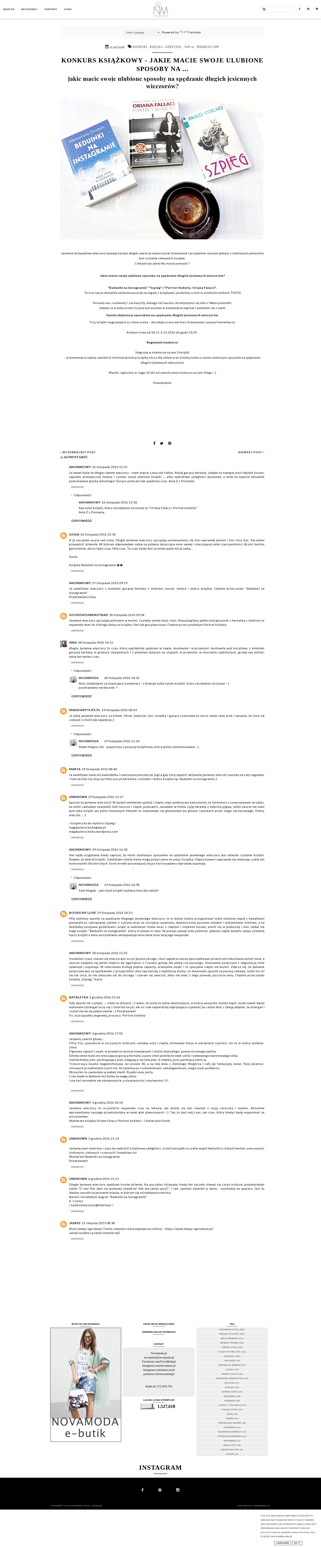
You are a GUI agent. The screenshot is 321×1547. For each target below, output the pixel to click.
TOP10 (235, 292)
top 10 (189, 47)
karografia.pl (261, 1506)
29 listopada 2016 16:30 (109, 849)
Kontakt (51, 9)
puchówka (230, 1427)
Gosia (74, 534)
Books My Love (82, 912)
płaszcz (230, 1387)
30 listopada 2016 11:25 (109, 953)
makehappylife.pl (84, 710)
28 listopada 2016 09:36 (127, 615)
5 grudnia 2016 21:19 (103, 1138)
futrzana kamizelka (230, 1436)
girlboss (229, 1356)
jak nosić (229, 1361)
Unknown (78, 797)
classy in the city (229, 1352)
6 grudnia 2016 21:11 (103, 1178)
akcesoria (230, 1396)
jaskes (75, 1223)
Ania (73, 642)
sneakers (229, 1401)
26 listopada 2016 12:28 (119, 502)
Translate (194, 32)
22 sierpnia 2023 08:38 (98, 1223)
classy (230, 1369)
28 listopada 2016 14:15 (95, 642)
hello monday (229, 1338)
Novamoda (89, 678)
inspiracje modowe (230, 1365)
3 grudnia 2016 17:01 (107, 1033)
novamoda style (229, 1329)
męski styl (229, 1445)
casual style (230, 1410)
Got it (297, 1543)
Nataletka (78, 997)
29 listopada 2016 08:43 (119, 710)
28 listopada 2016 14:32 (122, 678)
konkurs (140, 47)
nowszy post (251, 452)
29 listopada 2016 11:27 (106, 797)
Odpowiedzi (82, 495)
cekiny (230, 1418)
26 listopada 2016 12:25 (109, 467)
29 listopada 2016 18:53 (114, 912)
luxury (230, 1454)
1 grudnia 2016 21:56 (104, 997)
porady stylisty (229, 1334)
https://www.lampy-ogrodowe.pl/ (189, 1228)
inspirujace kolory (229, 1423)
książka (156, 47)
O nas (68, 9)
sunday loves (230, 1392)
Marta (75, 769)
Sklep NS (8, 9)
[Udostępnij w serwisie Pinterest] (169, 444)
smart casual (230, 1374)
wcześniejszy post (78, 452)
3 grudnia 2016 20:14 (107, 1102)
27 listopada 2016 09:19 (109, 583)
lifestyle (173, 47)
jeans (230, 1414)
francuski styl (230, 1450)
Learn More (282, 1543)
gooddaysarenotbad (88, 615)
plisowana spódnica (230, 1432)
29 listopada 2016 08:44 (99, 769)
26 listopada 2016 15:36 (98, 534)
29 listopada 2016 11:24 (122, 741)
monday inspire (229, 1343)
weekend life (208, 47)
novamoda (230, 1441)
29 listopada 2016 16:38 (122, 884)
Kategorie (29, 9)
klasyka (230, 1383)
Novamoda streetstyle (230, 1378)
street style (229, 1347)
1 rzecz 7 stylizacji (229, 1405)
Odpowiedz (77, 487)
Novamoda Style (81, 1506)
